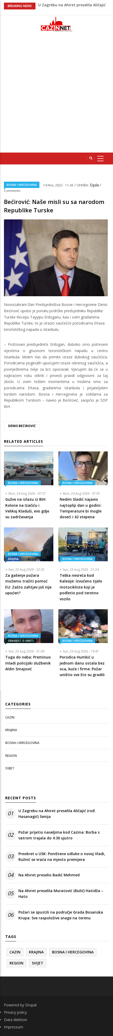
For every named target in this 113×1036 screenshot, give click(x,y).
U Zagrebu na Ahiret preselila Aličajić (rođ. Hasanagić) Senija (57, 813)
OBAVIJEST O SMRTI (21, 641)
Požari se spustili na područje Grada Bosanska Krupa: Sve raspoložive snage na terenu (60, 915)
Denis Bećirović (22, 426)
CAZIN (9, 717)
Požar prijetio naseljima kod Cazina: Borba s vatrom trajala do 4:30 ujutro (59, 835)
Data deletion (15, 1019)
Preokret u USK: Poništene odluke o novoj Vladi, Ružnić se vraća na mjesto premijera (61, 856)
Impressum (13, 1026)
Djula (95, 184)
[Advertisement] (56, 94)
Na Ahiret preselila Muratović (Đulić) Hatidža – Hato (60, 893)
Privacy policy (15, 1012)
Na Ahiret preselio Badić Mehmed (49, 874)
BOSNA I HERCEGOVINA (22, 185)
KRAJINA (13, 559)
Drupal (31, 1004)
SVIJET (9, 768)
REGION (11, 755)
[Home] (56, 23)
